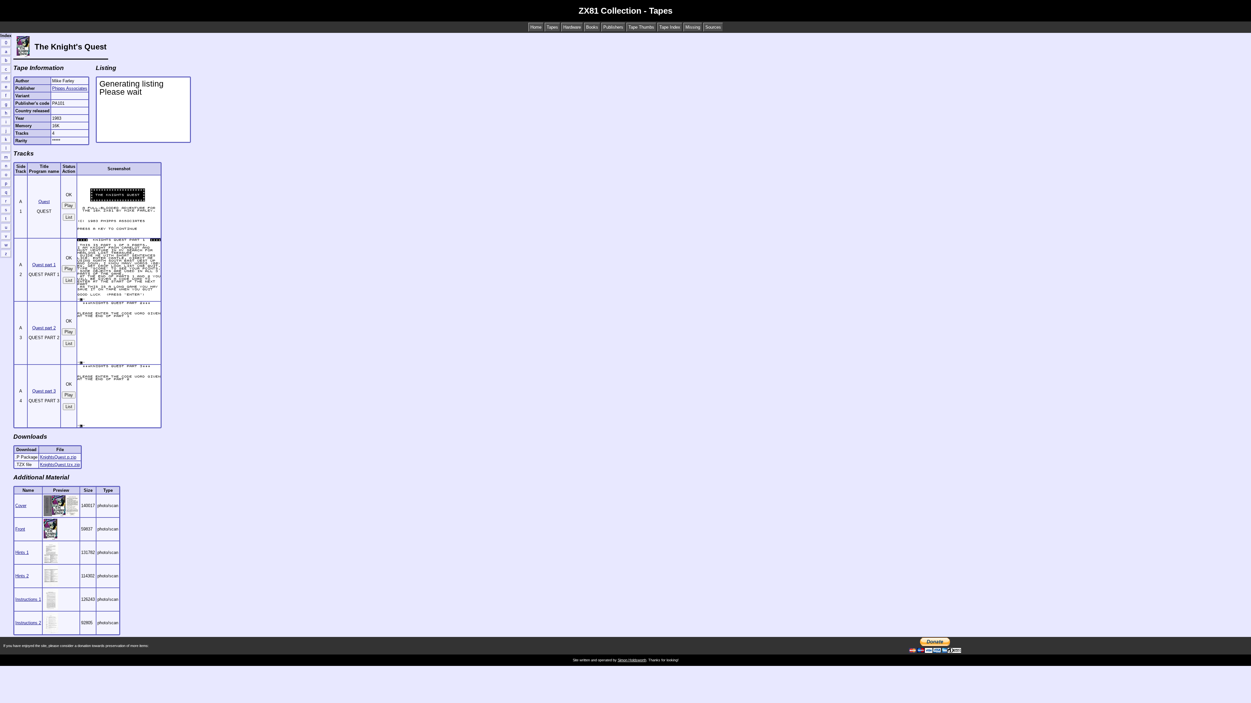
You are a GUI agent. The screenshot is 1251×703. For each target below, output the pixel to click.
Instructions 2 (28, 622)
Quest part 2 (44, 327)
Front (20, 529)
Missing (692, 27)
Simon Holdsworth (632, 660)
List (68, 217)
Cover (20, 505)
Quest (44, 201)
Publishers (613, 27)
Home (535, 27)
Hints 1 (22, 552)
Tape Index (669, 27)
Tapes (552, 27)
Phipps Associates (69, 88)
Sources (713, 27)
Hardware (572, 27)
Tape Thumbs (641, 27)
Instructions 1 (28, 599)
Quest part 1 (44, 264)
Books (592, 27)
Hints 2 (22, 575)
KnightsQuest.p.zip (58, 457)
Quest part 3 (44, 391)
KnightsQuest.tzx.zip (60, 464)
